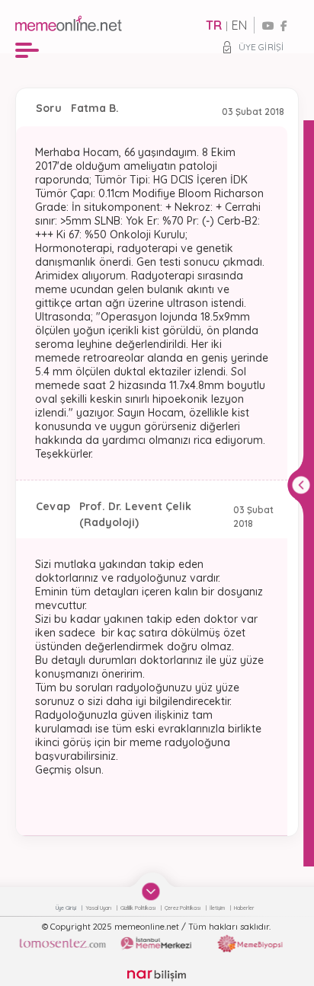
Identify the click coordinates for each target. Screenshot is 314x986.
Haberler (244, 908)
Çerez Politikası (183, 908)
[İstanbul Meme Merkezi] (156, 943)
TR (214, 25)
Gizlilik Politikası (138, 908)
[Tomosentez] (62, 943)
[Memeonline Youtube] (268, 26)
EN (239, 25)
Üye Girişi (261, 47)
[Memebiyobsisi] (250, 943)
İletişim (218, 908)
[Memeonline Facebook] (283, 26)
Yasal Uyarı (99, 908)
